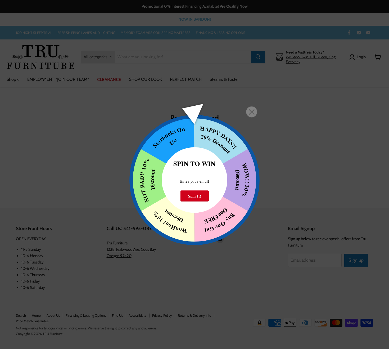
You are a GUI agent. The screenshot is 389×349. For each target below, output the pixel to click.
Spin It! (194, 196)
